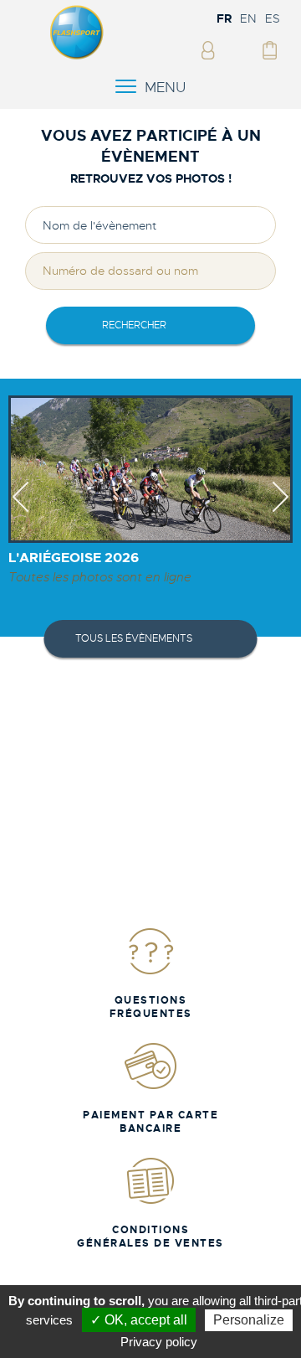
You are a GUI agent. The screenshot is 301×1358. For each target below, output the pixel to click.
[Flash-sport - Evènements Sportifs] (77, 56)
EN (248, 18)
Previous (20, 512)
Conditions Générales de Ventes (150, 1236)
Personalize (248, 1320)
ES (272, 18)
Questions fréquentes (151, 1007)
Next (280, 512)
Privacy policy (158, 1342)
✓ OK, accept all (138, 1320)
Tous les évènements (133, 638)
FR (224, 18)
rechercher (134, 325)
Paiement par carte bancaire (150, 1121)
